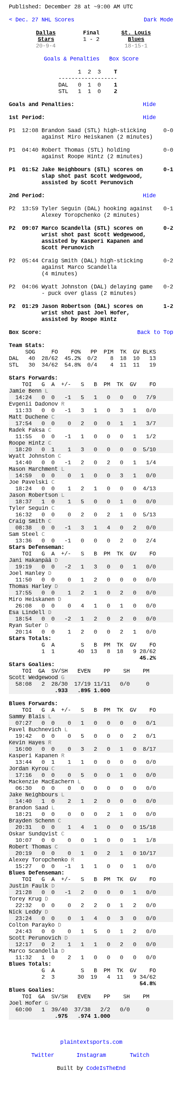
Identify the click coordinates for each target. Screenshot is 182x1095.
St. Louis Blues (136, 36)
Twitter (42, 1055)
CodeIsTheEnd (106, 1068)
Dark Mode (156, 20)
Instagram (91, 1055)
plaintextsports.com (91, 1042)
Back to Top (155, 332)
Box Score (124, 59)
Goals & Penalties (71, 59)
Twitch (139, 1055)
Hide (149, 104)
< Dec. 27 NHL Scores (41, 20)
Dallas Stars (46, 36)
